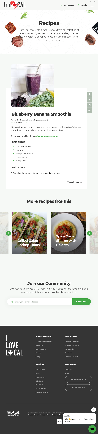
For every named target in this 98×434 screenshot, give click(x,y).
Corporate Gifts (41, 392)
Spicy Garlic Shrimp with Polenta (66, 240)
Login (37, 373)
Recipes (68, 370)
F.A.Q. (37, 357)
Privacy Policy (33, 415)
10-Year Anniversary (43, 342)
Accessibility (56, 415)
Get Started (40, 370)
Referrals (39, 385)
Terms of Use (45, 415)
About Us (39, 345)
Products (68, 353)
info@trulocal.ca (78, 379)
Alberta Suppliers (72, 345)
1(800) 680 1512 (78, 388)
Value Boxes (40, 389)
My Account (40, 377)
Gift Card (39, 381)
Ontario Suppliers (72, 342)
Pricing (38, 353)
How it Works (40, 349)
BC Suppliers (70, 349)
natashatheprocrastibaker (46, 136)
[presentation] (8, 233)
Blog (67, 373)
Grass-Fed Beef (71, 357)
